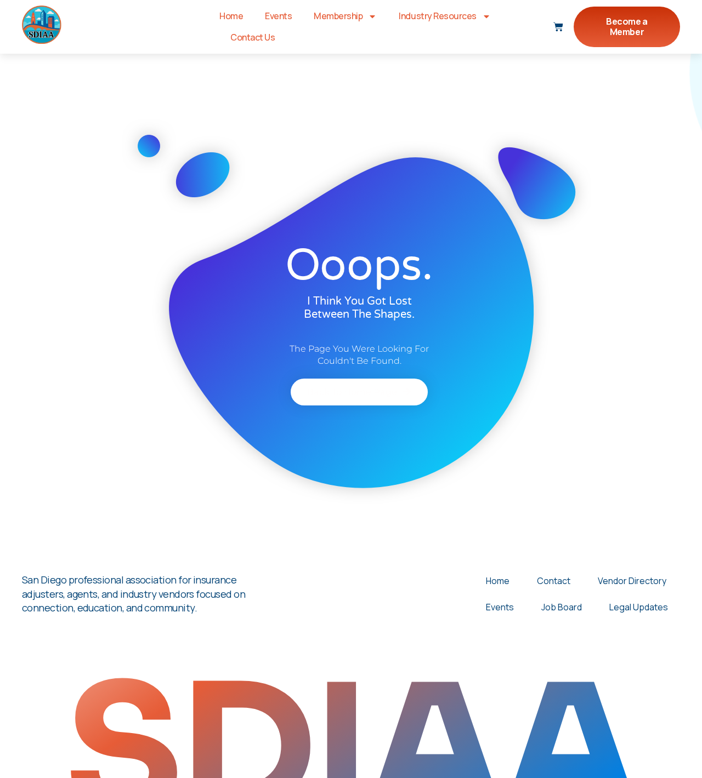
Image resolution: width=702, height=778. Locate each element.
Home (231, 16)
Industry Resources (437, 16)
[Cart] (558, 27)
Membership (338, 16)
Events (278, 16)
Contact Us (252, 37)
